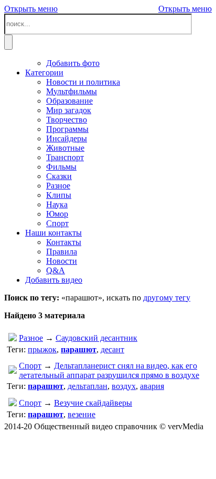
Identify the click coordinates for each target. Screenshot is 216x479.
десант (112, 349)
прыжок (42, 349)
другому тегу (166, 297)
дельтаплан (87, 386)
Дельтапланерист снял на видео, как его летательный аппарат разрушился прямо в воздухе (109, 370)
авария (152, 386)
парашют (78, 349)
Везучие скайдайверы (93, 402)
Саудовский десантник (96, 337)
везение (81, 414)
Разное (31, 337)
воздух (124, 386)
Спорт (30, 365)
